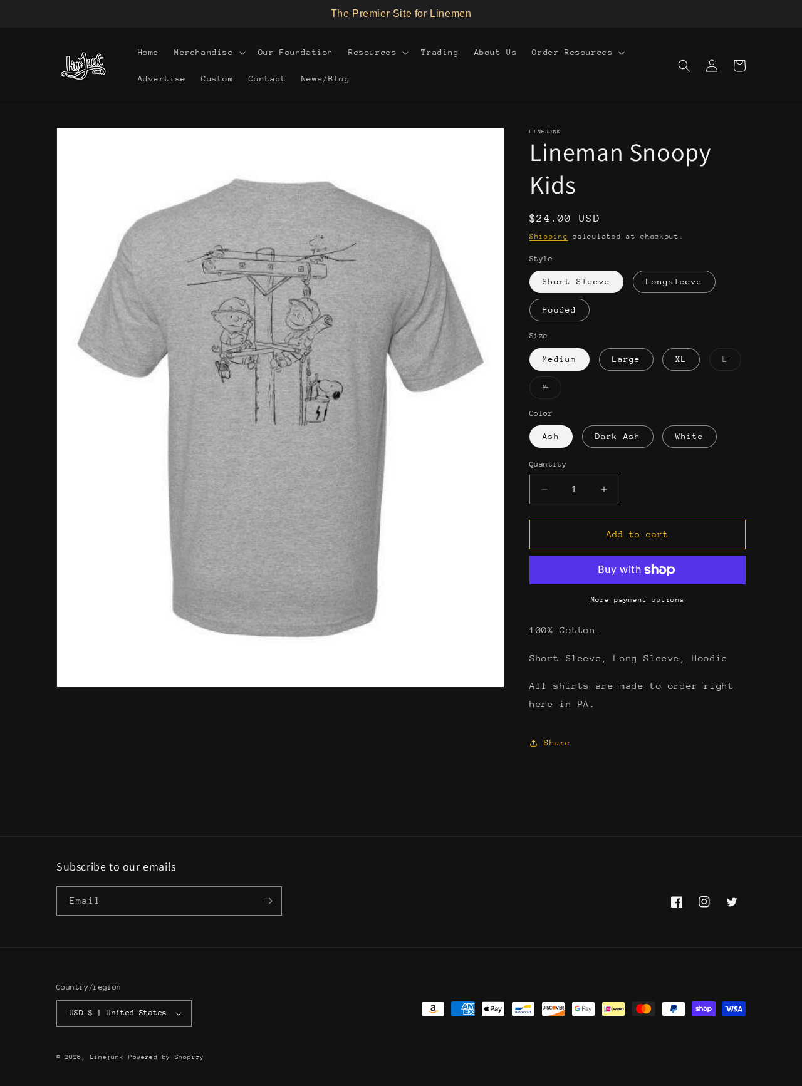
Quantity (547, 464)
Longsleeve (674, 281)
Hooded (559, 309)
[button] (209, 52)
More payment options (638, 600)
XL (681, 359)
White (689, 436)
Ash (551, 436)
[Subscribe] (267, 901)
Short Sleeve (576, 281)
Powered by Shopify (166, 1057)
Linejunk (107, 1057)
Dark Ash (617, 436)
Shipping (548, 236)
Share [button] (557, 742)
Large (626, 359)
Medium (559, 359)
